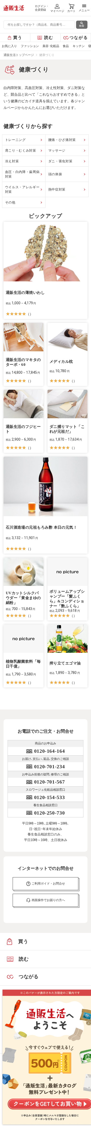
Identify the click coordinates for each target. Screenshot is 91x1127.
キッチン (79, 46)
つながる (79, 37)
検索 (81, 25)
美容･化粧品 (50, 46)
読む (49, 37)
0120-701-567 (49, 782)
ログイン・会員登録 (42, 8)
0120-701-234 (49, 766)
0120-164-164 (49, 751)
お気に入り (9, 46)
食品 (66, 46)
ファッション (30, 46)
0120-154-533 (49, 797)
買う (17, 37)
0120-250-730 (49, 813)
